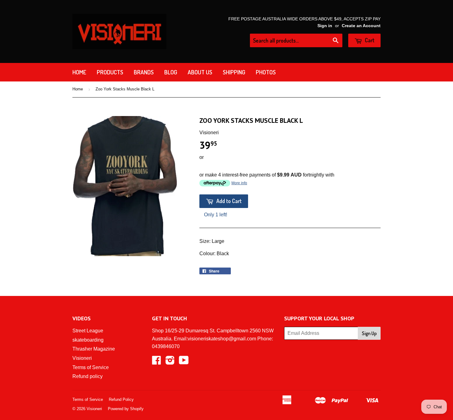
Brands (144, 72)
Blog (170, 72)
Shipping (234, 72)
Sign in (324, 25)
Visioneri (82, 358)
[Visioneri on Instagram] (170, 362)
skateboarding (88, 340)
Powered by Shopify (126, 408)
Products (110, 72)
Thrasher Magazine (93, 348)
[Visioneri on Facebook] (156, 362)
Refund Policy (121, 399)
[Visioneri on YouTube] (184, 362)
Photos (266, 72)
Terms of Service (90, 367)
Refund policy (87, 376)
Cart (369, 40)
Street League (87, 330)
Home (79, 72)
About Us (200, 72)
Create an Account (361, 25)
